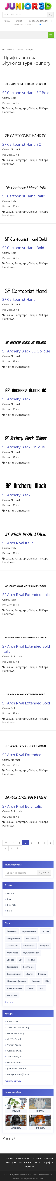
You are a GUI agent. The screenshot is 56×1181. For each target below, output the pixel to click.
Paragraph (44, 945)
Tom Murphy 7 (14, 1056)
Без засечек (31, 938)
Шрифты (19, 49)
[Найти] (50, 14)
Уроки (9, 1158)
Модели (48, 1158)
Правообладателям (38, 20)
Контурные (28, 967)
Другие (29, 974)
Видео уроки (23, 1158)
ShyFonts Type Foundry (18, 1027)
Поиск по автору (13, 1081)
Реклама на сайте (23, 24)
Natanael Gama (14, 1062)
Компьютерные (14, 974)
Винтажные (12, 995)
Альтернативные (14, 988)
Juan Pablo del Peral (16, 1068)
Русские (45, 931)
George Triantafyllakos (18, 1074)
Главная (8, 49)
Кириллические (29, 931)
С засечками (12, 945)
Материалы (25, 1162)
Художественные (31, 952)
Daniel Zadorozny (15, 1033)
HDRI (37, 1162)
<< (6, 842)
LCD (47, 981)
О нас (19, 20)
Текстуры (11, 1162)
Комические (12, 967)
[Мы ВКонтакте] (40, 24)
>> (18, 848)
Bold (9, 899)
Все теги (9, 1002)
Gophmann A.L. (14, 1050)
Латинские (11, 931)
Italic (9, 910)
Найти (45, 872)
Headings (31, 960)
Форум (6, 20)
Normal (10, 893)
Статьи (37, 1158)
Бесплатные (29, 945)
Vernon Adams (14, 1044)
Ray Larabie (13, 1021)
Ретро (41, 988)
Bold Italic (11, 904)
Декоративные (13, 938)
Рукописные (12, 952)
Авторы (29, 49)
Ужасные (36, 981)
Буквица (42, 974)
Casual (30, 988)
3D (20, 960)
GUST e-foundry (15, 1039)
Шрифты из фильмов (16, 981)
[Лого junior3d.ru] (28, 5)
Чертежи (29, 1166)
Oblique (10, 960)
